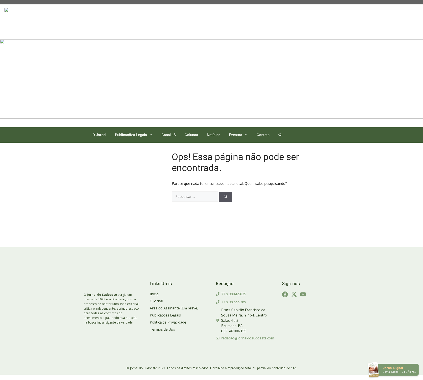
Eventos (235, 135)
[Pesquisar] (225, 197)
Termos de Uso (162, 329)
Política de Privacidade (168, 322)
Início (154, 294)
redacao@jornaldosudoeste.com (247, 338)
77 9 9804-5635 (233, 294)
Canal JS (168, 135)
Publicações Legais (131, 135)
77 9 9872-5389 (233, 302)
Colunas (191, 135)
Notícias (213, 135)
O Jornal (99, 135)
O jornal (156, 301)
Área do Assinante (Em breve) (174, 308)
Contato (263, 135)
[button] (280, 135)
